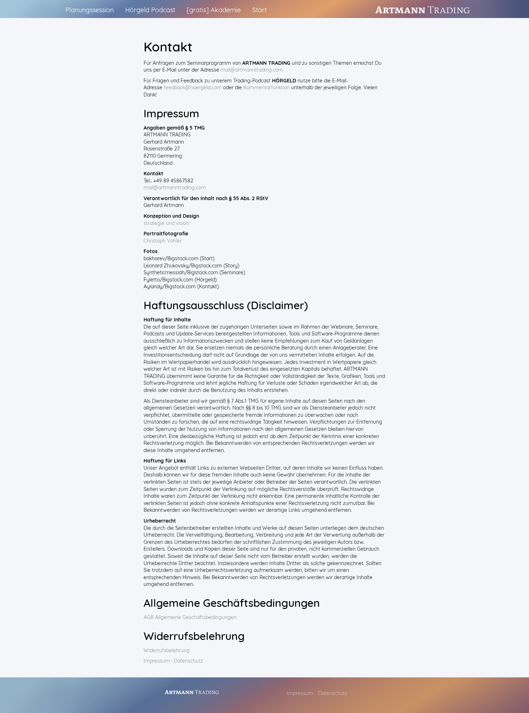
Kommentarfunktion (266, 87)
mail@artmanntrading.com (252, 70)
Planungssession (89, 10)
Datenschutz (188, 661)
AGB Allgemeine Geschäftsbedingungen (190, 617)
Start (259, 10)
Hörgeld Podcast (150, 10)
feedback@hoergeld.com (193, 87)
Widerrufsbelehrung (167, 650)
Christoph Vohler (163, 241)
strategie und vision (166, 223)
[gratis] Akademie (214, 10)
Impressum (157, 661)
